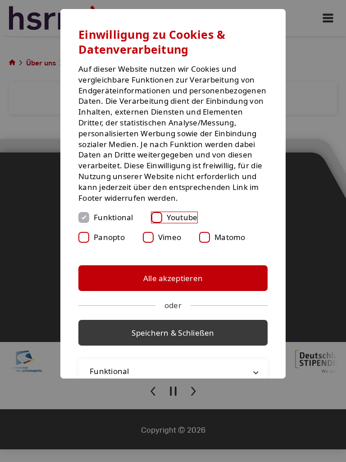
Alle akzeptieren (173, 278)
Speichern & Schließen (173, 333)
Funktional (113, 217)
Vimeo (169, 237)
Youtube (182, 217)
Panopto (109, 237)
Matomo (230, 237)
